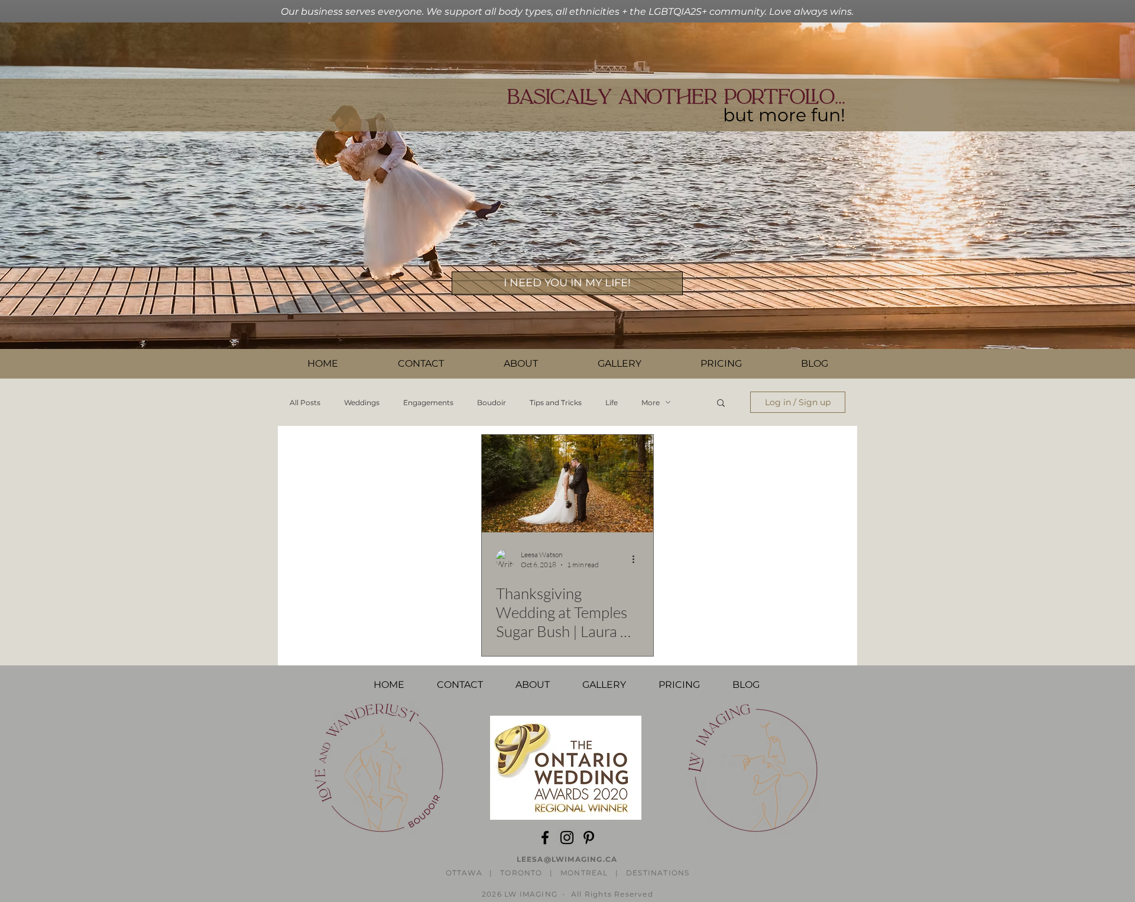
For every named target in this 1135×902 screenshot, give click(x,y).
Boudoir (491, 402)
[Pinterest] (589, 837)
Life (611, 402)
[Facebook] (545, 837)
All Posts (305, 402)
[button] (421, 364)
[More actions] (637, 559)
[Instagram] (567, 837)
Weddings (362, 402)
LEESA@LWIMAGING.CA (567, 859)
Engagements (428, 402)
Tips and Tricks (556, 402)
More (650, 402)
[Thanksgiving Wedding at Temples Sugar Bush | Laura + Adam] (567, 483)
